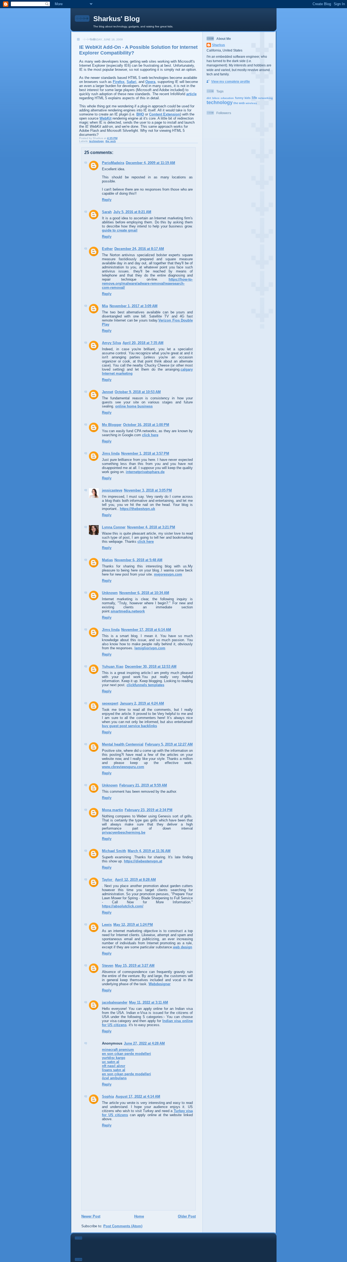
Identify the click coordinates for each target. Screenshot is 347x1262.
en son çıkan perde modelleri (126, 1054)
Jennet (107, 392)
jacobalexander (114, 1002)
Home (139, 1216)
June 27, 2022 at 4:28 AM (144, 1043)
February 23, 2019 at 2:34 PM (148, 810)
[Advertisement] (228, 246)
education (227, 98)
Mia (105, 306)
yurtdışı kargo (113, 1058)
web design (182, 947)
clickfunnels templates (145, 685)
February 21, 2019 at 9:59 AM (143, 785)
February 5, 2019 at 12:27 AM (169, 744)
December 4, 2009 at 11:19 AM (150, 163)
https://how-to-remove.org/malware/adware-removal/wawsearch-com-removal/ (147, 283)
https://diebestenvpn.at (143, 861)
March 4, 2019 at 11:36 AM (149, 851)
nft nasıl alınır (113, 1066)
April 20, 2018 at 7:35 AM (143, 343)
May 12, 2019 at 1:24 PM (133, 925)
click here (150, 435)
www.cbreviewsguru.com (123, 767)
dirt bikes (213, 98)
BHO (140, 114)
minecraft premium (118, 1050)
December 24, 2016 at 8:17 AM (139, 249)
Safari (131, 82)
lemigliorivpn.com (149, 648)
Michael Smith (114, 851)
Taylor (107, 880)
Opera (150, 82)
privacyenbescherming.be (123, 832)
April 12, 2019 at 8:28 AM (135, 880)
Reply (106, 200)
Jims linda (111, 453)
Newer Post (90, 1216)
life (254, 98)
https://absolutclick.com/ (122, 906)
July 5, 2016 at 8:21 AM (132, 212)
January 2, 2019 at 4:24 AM (142, 703)
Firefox (118, 82)
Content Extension (164, 114)
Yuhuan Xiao (112, 666)
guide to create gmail (119, 230)
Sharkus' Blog (116, 19)
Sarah (107, 212)
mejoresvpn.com (168, 574)
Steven (107, 966)
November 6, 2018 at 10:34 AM (144, 593)
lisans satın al (113, 1070)
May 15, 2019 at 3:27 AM (135, 966)
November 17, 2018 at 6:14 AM (146, 630)
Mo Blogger (111, 425)
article (191, 94)
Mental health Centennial (122, 744)
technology (96, 141)
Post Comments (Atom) (122, 1226)
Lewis (107, 925)
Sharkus (218, 45)
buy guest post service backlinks (129, 726)
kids (247, 97)
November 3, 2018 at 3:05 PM (148, 490)
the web (110, 141)
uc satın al (110, 1062)
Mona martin (112, 810)
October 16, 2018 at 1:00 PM (146, 425)
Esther (107, 249)
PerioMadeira (113, 163)
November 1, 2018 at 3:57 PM (145, 453)
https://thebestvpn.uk (137, 509)
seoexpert (110, 703)
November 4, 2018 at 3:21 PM (151, 527)
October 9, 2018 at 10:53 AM (138, 392)
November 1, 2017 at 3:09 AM (134, 306)
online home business (134, 406)
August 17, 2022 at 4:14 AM (137, 1096)
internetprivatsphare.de (145, 472)
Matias (107, 560)
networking (265, 98)
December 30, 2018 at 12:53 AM (150, 666)
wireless (251, 103)
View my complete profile (230, 81)
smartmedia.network (128, 611)
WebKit (105, 118)
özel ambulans (114, 1078)
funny (239, 97)
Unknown (110, 593)
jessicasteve (112, 490)
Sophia (108, 1096)
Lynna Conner (114, 527)
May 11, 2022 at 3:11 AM (148, 1002)
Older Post (187, 1216)
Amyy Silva (111, 343)
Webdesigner (160, 984)
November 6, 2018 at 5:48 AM (138, 560)
